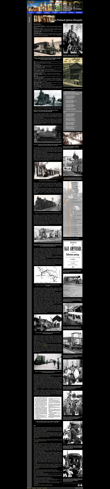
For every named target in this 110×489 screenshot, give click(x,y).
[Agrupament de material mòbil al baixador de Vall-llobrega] (72, 353)
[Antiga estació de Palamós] (72, 86)
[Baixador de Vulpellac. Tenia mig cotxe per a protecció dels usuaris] (72, 296)
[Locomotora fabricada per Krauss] (48, 369)
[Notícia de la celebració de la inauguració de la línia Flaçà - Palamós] (48, 419)
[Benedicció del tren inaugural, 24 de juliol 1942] (72, 384)
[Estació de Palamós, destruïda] (72, 175)
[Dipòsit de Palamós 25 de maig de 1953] (48, 330)
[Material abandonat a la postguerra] (72, 324)
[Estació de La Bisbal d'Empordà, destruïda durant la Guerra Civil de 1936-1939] (48, 242)
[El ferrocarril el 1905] (48, 178)
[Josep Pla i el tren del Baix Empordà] (48, 105)
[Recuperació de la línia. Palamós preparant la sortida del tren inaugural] (72, 443)
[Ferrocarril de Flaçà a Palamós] (48, 210)
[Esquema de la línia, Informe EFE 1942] (48, 282)
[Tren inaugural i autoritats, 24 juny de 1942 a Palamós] (72, 414)
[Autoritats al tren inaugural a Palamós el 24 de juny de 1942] (72, 476)
